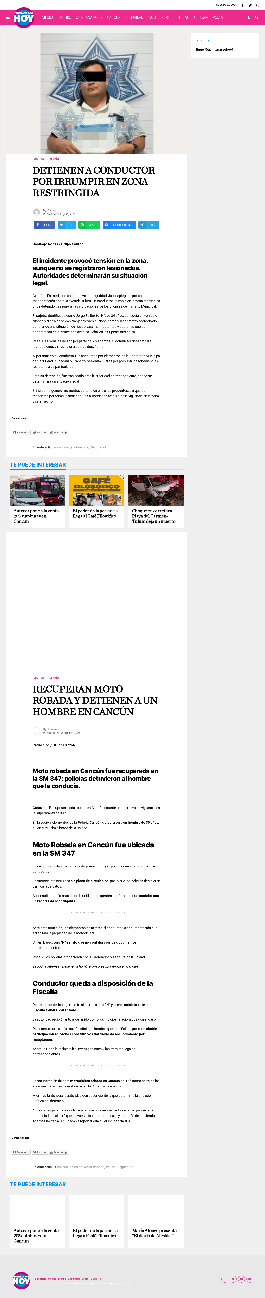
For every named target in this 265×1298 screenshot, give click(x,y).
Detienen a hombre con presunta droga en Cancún (100, 966)
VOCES (218, 17)
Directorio (40, 1278)
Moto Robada (94, 1166)
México (52, 1278)
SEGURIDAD (134, 17)
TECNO (183, 17)
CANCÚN (114, 17)
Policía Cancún (89, 822)
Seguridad (98, 447)
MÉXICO (48, 17)
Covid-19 (96, 1278)
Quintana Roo (79, 447)
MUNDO (65, 17)
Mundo (62, 1278)
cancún (62, 447)
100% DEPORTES (161, 17)
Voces (85, 1278)
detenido (75, 1166)
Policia (111, 1166)
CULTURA (201, 17)
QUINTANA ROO (88, 17)
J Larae (52, 729)
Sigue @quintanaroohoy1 (214, 49)
